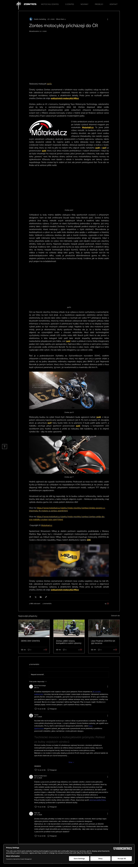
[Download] (4, 446)
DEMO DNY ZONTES (30, 641)
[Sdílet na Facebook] (30, 597)
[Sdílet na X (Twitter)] (35, 597)
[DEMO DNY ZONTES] (34, 628)
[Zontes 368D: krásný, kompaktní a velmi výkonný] (69, 628)
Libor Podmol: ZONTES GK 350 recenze (103, 642)
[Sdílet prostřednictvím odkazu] (46, 597)
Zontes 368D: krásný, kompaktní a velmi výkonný (68, 642)
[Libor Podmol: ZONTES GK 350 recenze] (104, 628)
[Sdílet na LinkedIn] (41, 597)
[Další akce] (107, 19)
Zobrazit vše (115, 615)
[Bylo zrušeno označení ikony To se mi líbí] (35, 709)
